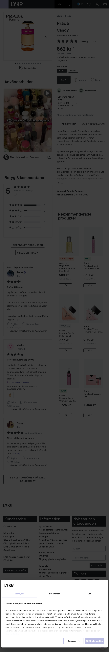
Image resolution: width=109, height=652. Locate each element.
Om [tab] (89, 593)
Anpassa (72, 641)
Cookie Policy (12, 634)
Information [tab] (54, 593)
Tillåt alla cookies (94, 641)
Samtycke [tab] (20, 593)
